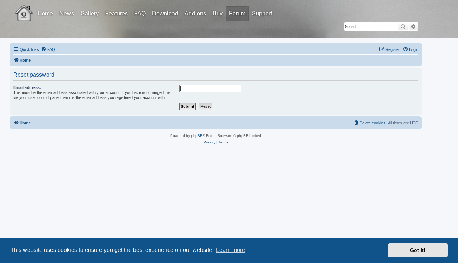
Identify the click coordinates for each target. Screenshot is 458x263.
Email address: (27, 87)
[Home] (30, 8)
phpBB (197, 136)
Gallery (90, 13)
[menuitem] (48, 49)
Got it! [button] (417, 250)
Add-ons (195, 13)
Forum (237, 13)
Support (262, 13)
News (66, 13)
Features (116, 13)
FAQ (140, 13)
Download (165, 13)
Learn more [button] (230, 250)
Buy (218, 13)
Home (45, 13)
